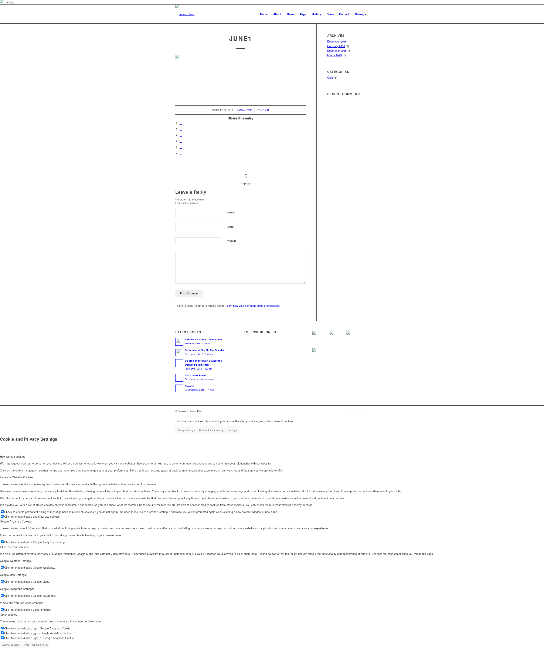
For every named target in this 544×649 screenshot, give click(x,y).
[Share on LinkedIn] (181, 147)
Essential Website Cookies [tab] (16, 477)
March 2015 (334, 55)
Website (231, 240)
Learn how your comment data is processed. (252, 306)
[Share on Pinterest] (181, 141)
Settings (232, 430)
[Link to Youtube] (346, 411)
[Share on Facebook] (181, 123)
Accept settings (186, 430)
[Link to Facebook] (359, 411)
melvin (265, 110)
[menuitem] (264, 14)
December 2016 (337, 41)
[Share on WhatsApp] (181, 135)
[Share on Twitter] (181, 129)
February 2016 (336, 46)
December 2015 (337, 50)
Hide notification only (211, 430)
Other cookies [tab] (8, 614)
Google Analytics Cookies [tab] (16, 521)
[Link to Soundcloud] (365, 411)
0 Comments (244, 110)
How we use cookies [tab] (12, 456)
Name (231, 212)
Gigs (330, 77)
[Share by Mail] (181, 153)
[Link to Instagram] (353, 411)
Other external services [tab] (14, 547)
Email (231, 226)
